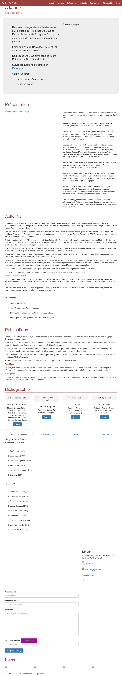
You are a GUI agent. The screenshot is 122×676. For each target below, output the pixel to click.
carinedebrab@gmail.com (92, 570)
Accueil (51, 3)
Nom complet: (10, 592)
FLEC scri (17, 673)
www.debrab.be (88, 575)
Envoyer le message (14, 650)
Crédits (41, 673)
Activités (83, 3)
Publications (94, 3)
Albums (17, 424)
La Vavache (76, 434)
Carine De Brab (9, 3)
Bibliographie (108, 3)
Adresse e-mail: (11, 600)
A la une (61, 3)
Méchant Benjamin (47, 434)
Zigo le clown (104, 434)
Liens (118, 3)
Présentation (72, 3)
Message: (9, 609)
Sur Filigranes (10, 373)
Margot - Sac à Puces (19, 434)
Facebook (17, 68)
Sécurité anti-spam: (13, 640)
